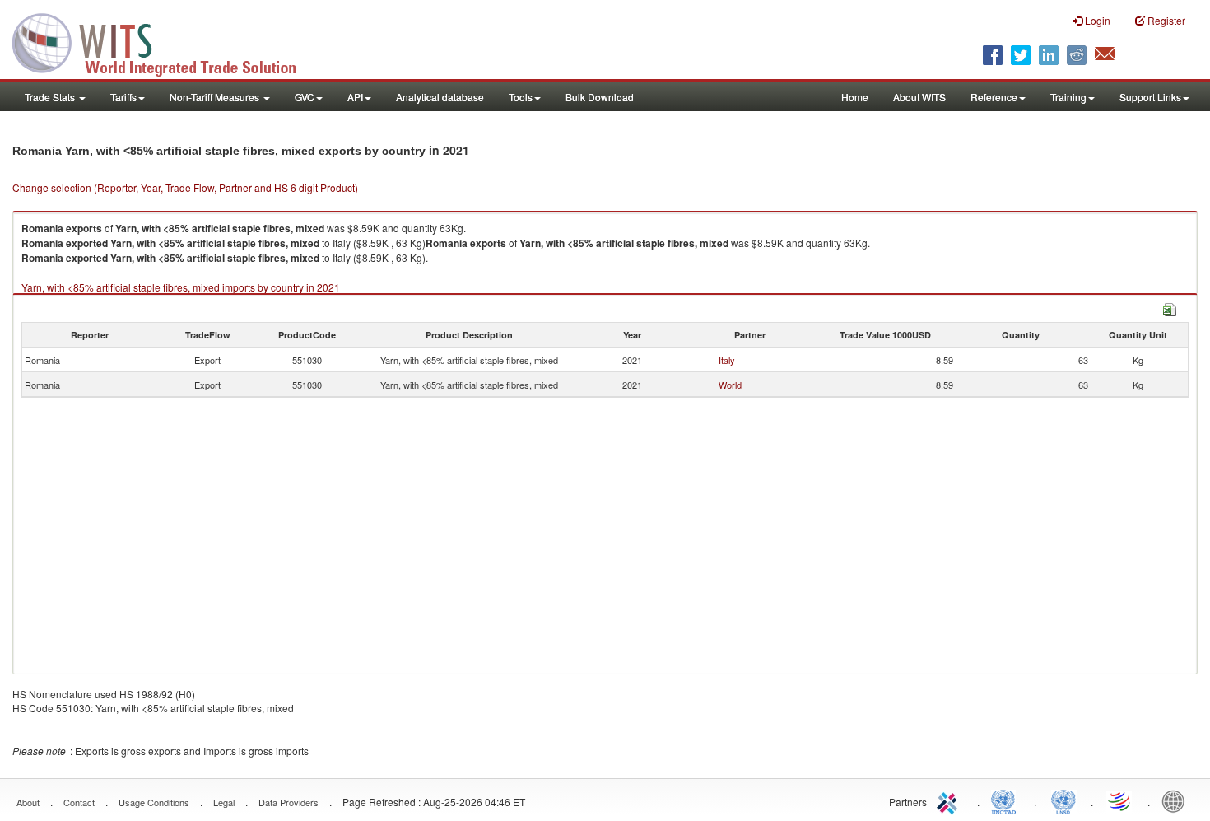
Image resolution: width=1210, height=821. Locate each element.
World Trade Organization (1120, 800)
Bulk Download (599, 97)
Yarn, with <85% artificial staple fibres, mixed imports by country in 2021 (180, 287)
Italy (727, 359)
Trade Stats (51, 97)
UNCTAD (1006, 800)
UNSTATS (1063, 800)
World (730, 384)
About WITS (919, 97)
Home (854, 97)
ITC (949, 800)
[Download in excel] (1169, 308)
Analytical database (440, 97)
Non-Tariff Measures (216, 97)
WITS (164, 41)
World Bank (1177, 800)
